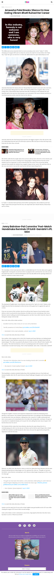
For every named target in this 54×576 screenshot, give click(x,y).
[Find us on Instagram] (29, 525)
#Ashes (39, 483)
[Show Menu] (2, 2)
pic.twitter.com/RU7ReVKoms (12, 362)
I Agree (36, 574)
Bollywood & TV (8, 7)
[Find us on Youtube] (34, 525)
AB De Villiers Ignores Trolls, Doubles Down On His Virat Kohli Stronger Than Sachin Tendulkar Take (17, 497)
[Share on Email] (16, 47)
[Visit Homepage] (27, 2)
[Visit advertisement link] (27, 550)
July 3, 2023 (28, 366)
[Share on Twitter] (5, 47)
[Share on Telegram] (10, 47)
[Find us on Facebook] (19, 525)
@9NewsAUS (7, 484)
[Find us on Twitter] (24, 525)
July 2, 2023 (31, 331)
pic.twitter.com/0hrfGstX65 (31, 327)
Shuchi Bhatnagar (15, 16)
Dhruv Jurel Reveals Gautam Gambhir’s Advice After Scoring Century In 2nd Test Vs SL (43, 496)
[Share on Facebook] (3, 47)
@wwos (44, 483)
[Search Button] (51, 2)
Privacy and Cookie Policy (25, 574)
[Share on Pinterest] (13, 47)
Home (3, 7)
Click (3, 335)
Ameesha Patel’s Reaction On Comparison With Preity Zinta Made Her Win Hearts (16, 151)
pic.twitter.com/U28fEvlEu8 (19, 484)
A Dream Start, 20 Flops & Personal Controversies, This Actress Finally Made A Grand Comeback (42, 151)
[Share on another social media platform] (18, 47)
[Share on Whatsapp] (8, 47)
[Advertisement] (27, 133)
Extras (6, 223)
